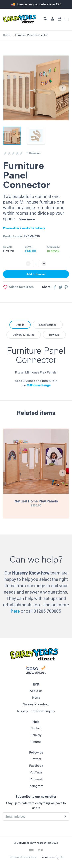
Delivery (36, 735)
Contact (36, 728)
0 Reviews (33, 153)
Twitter (36, 759)
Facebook (36, 765)
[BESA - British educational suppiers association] (36, 671)
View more (27, 219)
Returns (36, 742)
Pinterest (36, 779)
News (36, 697)
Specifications (47, 324)
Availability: (53, 247)
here (15, 611)
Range (46, 385)
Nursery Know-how (36, 704)
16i (61, 857)
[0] (5, 153)
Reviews (54, 334)
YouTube (36, 772)
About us (36, 691)
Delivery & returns (23, 334)
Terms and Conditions (22, 857)
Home (6, 35)
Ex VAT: (29, 247)
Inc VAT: (7, 247)
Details (20, 324)
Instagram (36, 786)
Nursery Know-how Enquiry (36, 711)
